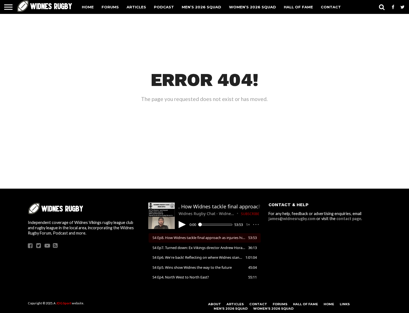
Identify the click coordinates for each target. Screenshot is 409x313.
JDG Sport (63, 303)
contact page (348, 218)
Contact (331, 7)
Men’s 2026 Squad (201, 7)
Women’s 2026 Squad (252, 7)
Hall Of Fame (298, 7)
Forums (110, 7)
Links (345, 304)
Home (88, 7)
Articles (136, 7)
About (214, 304)
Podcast (164, 7)
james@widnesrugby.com (292, 218)
